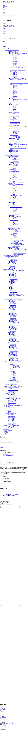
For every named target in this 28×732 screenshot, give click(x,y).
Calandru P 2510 (16, 140)
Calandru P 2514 (16, 142)
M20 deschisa (13, 259)
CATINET (3, 708)
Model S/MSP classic (14, 341)
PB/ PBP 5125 (16, 130)
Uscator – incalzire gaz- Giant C (19, 250)
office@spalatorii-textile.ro (8, 2)
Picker (14, 185)
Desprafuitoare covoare (10, 393)
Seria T (11, 368)
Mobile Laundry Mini (12, 263)
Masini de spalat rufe (12, 51)
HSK (14, 377)
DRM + (14, 191)
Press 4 (9, 411)
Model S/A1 (12, 325)
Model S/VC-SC (13, 348)
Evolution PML (13, 275)
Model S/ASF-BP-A (14, 322)
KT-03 (14, 374)
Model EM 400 (11, 427)
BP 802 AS (15, 224)
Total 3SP (10, 388)
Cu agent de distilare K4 (15, 381)
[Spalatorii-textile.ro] (4, 9)
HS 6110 (15, 55)
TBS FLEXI (15, 161)
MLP (11, 287)
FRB (14, 200)
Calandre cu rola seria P (15, 138)
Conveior (12, 169)
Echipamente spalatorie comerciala (12, 50)
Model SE (15, 237)
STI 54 (14, 118)
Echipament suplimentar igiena (19, 253)
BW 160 (15, 97)
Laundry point (16, 241)
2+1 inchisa (12, 266)
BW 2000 (15, 86)
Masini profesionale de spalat (16, 243)
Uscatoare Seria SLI (14, 112)
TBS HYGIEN (16, 159)
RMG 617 (15, 74)
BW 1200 (15, 90)
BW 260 (15, 96)
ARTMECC (3, 709)
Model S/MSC (13, 306)
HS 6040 (15, 59)
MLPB (11, 286)
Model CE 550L (11, 419)
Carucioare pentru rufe (12, 143)
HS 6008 (15, 66)
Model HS (15, 230)
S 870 (14, 222)
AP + (14, 203)
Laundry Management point (18, 240)
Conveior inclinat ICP (17, 179)
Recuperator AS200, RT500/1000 (20, 99)
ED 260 (14, 111)
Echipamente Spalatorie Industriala (12, 155)
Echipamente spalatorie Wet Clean (12, 255)
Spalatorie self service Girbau (14, 228)
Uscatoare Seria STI (14, 116)
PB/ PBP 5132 (16, 129)
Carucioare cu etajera (14, 152)
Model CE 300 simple (12, 414)
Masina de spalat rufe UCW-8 (16, 67)
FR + (14, 201)
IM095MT (12, 282)
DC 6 (14, 124)
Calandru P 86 (16, 139)
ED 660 (14, 107)
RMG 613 (15, 76)
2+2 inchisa (12, 268)
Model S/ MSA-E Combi (15, 360)
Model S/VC (13, 345)
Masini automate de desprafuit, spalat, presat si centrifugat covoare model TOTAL (14, 387)
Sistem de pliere (11, 205)
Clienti (4, 7)
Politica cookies (4, 502)
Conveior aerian (13, 296)
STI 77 (14, 117)
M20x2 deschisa (13, 260)
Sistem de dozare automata (18, 102)
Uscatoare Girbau (14, 164)
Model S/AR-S (13, 314)
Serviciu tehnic (6, 429)
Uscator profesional (12, 423)
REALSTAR (4, 705)
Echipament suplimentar (18, 254)
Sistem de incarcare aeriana (18, 182)
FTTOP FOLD (16, 210)
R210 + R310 (16, 365)
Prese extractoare (8, 408)
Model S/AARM (13, 319)
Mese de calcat (11, 308)
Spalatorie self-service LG (13, 247)
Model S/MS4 (13, 331)
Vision (14, 379)
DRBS (14, 189)
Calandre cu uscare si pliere (13, 125)
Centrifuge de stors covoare (10, 413)
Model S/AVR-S (13, 315)
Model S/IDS (13, 336)
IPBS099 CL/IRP (14, 280)
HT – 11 (14, 175)
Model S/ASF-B (13, 321)
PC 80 (14, 196)
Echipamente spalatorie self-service (12, 227)
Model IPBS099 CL (14, 277)
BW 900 (15, 91)
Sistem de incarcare (14, 178)
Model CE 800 (11, 420)
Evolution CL (13, 274)
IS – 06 (14, 174)
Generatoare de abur (12, 323)
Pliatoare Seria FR (14, 198)
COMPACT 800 (16, 136)
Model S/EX (13, 303)
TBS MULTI (15, 158)
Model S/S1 (12, 327)
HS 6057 (15, 58)
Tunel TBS (12, 157)
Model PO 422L (11, 396)
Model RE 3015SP (12, 400)
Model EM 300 (11, 426)
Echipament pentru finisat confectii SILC (13, 299)
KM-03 (14, 375)
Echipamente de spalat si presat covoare (13, 398)
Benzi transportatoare (14, 171)
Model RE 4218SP (12, 404)
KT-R (14, 372)
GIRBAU (3, 707)
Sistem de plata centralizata (15, 238)
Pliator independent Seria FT (16, 207)
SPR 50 (14, 163)
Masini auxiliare (11, 215)
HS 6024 (15, 63)
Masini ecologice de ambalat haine (15, 272)
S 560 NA (15, 223)
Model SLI (15, 236)
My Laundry (15, 242)
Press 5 (9, 412)
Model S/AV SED (14, 358)
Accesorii (12, 98)
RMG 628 (15, 72)
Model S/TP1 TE (14, 355)
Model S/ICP (13, 335)
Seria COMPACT (14, 135)
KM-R (14, 373)
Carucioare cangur (14, 151)
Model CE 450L (11, 418)
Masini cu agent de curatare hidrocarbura (16, 370)
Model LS (15, 233)
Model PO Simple (11, 397)
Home (4, 5)
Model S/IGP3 (13, 340)
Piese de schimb (8, 430)
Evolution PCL (13, 276)
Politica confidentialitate (6, 504)
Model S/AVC (13, 312)
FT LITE (15, 208)
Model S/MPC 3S (14, 351)
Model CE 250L (11, 416)
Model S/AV (13, 344)
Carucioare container (14, 150)
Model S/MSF (13, 305)
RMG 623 (15, 73)
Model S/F (12, 301)
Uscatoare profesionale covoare (11, 421)
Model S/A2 (12, 326)
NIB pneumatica (13, 292)
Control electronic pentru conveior (17, 298)
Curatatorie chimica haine (8, 269)
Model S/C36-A (13, 328)
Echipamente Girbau (7, 48)
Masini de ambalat (14, 220)
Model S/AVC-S (13, 316)
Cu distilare (12, 371)
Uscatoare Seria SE (14, 119)
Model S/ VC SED (14, 359)
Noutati (6, 433)
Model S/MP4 (13, 333)
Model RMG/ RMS (17, 231)
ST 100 (14, 168)
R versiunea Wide (16, 367)
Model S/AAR (13, 309)
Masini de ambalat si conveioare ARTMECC (14, 270)
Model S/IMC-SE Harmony (16, 349)
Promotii (7, 432)
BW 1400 (15, 89)
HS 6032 (15, 60)
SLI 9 (14, 113)
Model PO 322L (11, 394)
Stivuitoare (12, 202)
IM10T (11, 283)
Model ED (15, 235)
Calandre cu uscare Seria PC (16, 195)
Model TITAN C (16, 246)
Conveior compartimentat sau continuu (18, 295)
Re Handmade (11, 407)
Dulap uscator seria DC (15, 123)
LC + (14, 181)
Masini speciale (11, 357)
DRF (14, 188)
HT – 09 (15, 177)
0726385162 (11, 1)
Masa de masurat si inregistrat (11, 384)
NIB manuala (13, 290)
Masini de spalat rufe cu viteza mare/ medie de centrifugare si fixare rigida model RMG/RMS (17, 70)
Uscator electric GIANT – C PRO (20, 249)
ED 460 (14, 109)
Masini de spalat (13, 229)
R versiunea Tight (16, 366)
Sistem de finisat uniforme (15, 216)
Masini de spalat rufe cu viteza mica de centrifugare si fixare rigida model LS (18, 79)
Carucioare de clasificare (15, 146)
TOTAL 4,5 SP (11, 392)
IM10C (11, 285)
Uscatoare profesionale (15, 248)
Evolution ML (13, 273)
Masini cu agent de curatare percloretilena (16, 362)
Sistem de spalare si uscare (13, 156)
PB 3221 (15, 132)
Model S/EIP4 (13, 334)
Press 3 (9, 410)
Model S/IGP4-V (14, 339)
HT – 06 (15, 172)
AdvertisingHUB (3, 723)
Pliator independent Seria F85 (16, 213)
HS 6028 (15, 61)
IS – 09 (14, 176)
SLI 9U (14, 115)
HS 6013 (15, 65)
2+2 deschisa (13, 267)
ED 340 (14, 110)
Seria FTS (15, 217)
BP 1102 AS (15, 225)
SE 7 (14, 120)
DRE (14, 194)
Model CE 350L (11, 417)
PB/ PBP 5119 (16, 131)
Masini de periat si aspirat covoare (12, 425)
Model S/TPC (13, 318)
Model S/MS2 (13, 329)
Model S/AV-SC (13, 347)
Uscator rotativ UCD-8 (15, 122)
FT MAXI (15, 209)
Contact (4, 23)
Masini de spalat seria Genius (16, 52)
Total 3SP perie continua (13, 390)
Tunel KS (15, 218)
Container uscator (11, 424)
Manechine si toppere (12, 342)
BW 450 (15, 93)
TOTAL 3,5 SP (11, 391)
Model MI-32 (10, 385)
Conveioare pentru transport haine (15, 294)
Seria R (11, 364)
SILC (2, 710)
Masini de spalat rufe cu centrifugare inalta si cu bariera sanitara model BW (19, 84)
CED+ (14, 170)
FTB (14, 211)
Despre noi (5, 6)
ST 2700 (15, 165)
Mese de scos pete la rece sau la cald (15, 300)
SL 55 (14, 221)
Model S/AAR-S (13, 313)
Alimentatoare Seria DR (15, 187)
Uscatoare (10, 103)
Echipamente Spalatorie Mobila (11, 256)
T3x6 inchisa (13, 261)
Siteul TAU (10, 723)
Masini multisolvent (12, 380)
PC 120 (14, 197)
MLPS (11, 288)
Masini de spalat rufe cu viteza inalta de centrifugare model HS (18, 54)
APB (14, 204)
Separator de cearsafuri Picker (16, 184)
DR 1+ (14, 190)
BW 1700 (15, 87)
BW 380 (15, 94)
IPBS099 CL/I (13, 281)
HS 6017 (15, 64)
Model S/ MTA (13, 353)
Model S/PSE (13, 307)
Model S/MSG (13, 346)
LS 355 (14, 80)
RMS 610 (15, 77)
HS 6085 (15, 57)
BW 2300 (15, 85)
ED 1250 (15, 105)
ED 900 (14, 106)
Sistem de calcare (11, 183)
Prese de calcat (11, 332)
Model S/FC (12, 302)
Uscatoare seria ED (14, 104)
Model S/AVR (13, 310)
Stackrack (15, 100)
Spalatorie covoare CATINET (9, 383)
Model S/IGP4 (13, 338)
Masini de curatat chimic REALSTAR (13, 361)
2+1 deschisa (13, 264)
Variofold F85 (16, 214)
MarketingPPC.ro (3, 725)
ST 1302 (15, 166)
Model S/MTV (13, 354)
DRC (14, 192)
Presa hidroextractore (14, 162)
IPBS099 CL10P (13, 279)
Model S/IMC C (13, 352)
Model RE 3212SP (12, 401)
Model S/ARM (13, 320)
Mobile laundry (11, 257)
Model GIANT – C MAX (18, 244)
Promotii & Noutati (6, 431)
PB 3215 (15, 133)
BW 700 (15, 92)
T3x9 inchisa (13, 262)
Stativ (11, 153)
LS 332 (14, 81)
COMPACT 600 (16, 137)
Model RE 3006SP (12, 399)
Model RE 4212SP (12, 403)
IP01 (11, 289)
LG (2, 711)
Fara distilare (13, 378)
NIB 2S (12, 293)
